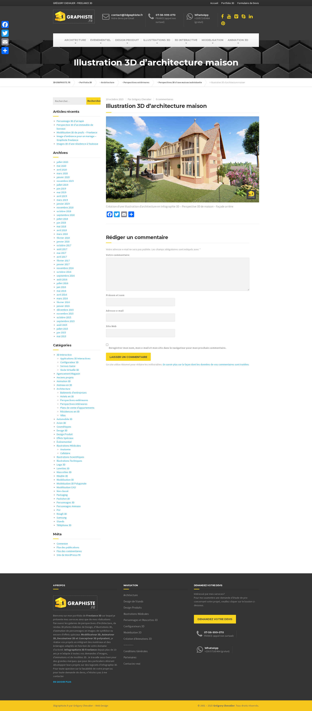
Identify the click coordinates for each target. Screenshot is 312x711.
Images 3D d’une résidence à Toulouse (77, 143)
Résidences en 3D (70, 411)
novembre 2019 (65, 181)
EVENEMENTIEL (100, 40)
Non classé (62, 491)
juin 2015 (61, 332)
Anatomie (65, 449)
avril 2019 (62, 196)
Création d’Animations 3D (138, 638)
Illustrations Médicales (69, 445)
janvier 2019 (63, 203)
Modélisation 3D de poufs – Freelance (77, 132)
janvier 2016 (63, 306)
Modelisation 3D (65, 479)
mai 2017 (61, 253)
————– (128, 645)
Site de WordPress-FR (69, 555)
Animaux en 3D (64, 385)
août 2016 (62, 279)
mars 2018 (62, 234)
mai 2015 (61, 336)
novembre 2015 (65, 313)
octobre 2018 (64, 211)
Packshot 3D (63, 498)
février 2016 (63, 302)
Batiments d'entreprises (73, 392)
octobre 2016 (64, 272)
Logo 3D (61, 464)
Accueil (214, 3)
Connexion (62, 543)
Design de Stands (133, 601)
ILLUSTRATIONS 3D (156, 40)
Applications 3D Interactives (75, 358)
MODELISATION (212, 40)
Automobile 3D (64, 419)
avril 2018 (62, 230)
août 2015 (62, 325)
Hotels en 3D (67, 396)
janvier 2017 (63, 264)
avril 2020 (62, 169)
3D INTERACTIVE (186, 40)
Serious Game (67, 366)
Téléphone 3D (64, 525)
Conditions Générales (136, 651)
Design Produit (65, 434)
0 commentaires (164, 99)
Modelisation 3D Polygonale (71, 483)
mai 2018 (61, 226)
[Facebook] (5, 24)
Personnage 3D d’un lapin (70, 121)
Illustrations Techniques (69, 460)
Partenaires (130, 657)
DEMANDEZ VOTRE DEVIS (215, 619)
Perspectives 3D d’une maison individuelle (180, 82)
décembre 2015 (65, 309)
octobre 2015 (64, 317)
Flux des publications (68, 547)
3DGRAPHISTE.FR (61, 82)
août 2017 (62, 249)
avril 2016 (62, 294)
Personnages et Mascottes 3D (141, 620)
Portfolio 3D (227, 3)
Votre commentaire (117, 255)
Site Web (111, 326)
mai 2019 (61, 192)
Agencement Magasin (68, 373)
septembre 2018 (66, 215)
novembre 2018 (65, 207)
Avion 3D (61, 423)
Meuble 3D (62, 476)
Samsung (62, 517)
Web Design (101, 705)
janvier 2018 (63, 241)
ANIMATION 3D (238, 40)
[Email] (5, 42)
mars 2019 (62, 200)
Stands (60, 521)
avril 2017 (62, 256)
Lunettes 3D (63, 468)
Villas (63, 415)
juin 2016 (61, 287)
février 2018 (63, 237)
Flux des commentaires (69, 551)
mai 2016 (61, 290)
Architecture (107, 82)
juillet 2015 (62, 328)
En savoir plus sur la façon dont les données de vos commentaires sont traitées (206, 364)
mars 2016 (62, 298)
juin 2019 (61, 188)
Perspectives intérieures (73, 404)
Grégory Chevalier (83, 705)
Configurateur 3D (69, 362)
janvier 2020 (63, 177)
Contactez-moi (132, 663)
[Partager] (5, 50)
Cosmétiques (64, 426)
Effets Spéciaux (65, 438)
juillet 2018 (62, 218)
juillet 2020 (62, 162)
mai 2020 (61, 165)
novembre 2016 (65, 268)
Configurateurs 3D (134, 626)
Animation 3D (64, 381)
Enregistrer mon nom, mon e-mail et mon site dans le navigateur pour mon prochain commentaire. (167, 347)
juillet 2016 (62, 283)
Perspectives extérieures (136, 82)
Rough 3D (62, 513)
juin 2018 (61, 222)
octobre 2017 (64, 245)
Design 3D (62, 430)
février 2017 (63, 260)
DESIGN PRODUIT (127, 40)
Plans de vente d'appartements (77, 407)
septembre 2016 (66, 275)
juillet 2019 (62, 184)
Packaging (62, 494)
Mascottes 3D (64, 472)
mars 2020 (62, 173)
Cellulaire (65, 453)
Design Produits (133, 607)
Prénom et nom (115, 295)
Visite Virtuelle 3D (69, 369)
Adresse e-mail (115, 310)
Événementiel (64, 441)
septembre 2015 (66, 321)
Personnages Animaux (69, 506)
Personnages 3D (65, 502)
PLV (58, 510)
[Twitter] (5, 33)
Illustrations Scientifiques (70, 457)
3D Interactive (64, 354)
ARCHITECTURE (75, 40)
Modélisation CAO (66, 487)
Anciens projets (65, 377)
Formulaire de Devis (248, 3)
